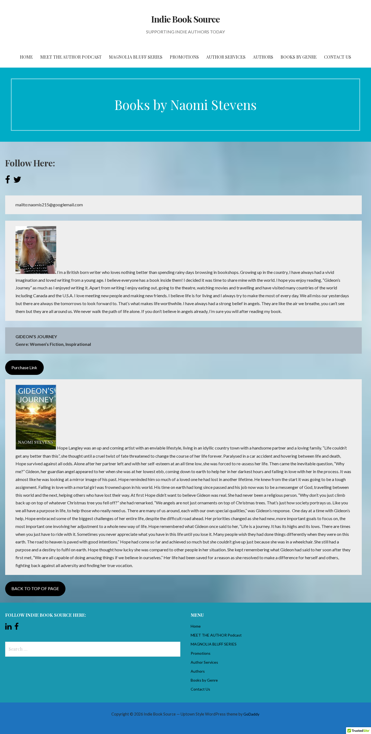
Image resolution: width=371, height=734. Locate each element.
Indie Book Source (185, 19)
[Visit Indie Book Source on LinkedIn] (8, 627)
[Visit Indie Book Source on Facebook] (16, 627)
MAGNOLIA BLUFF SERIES (135, 57)
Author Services (226, 57)
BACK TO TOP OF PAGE (35, 588)
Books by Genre (299, 57)
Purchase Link (24, 367)
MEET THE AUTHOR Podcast (71, 57)
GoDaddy (251, 714)
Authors (263, 57)
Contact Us (337, 57)
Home (26, 57)
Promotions (184, 57)
